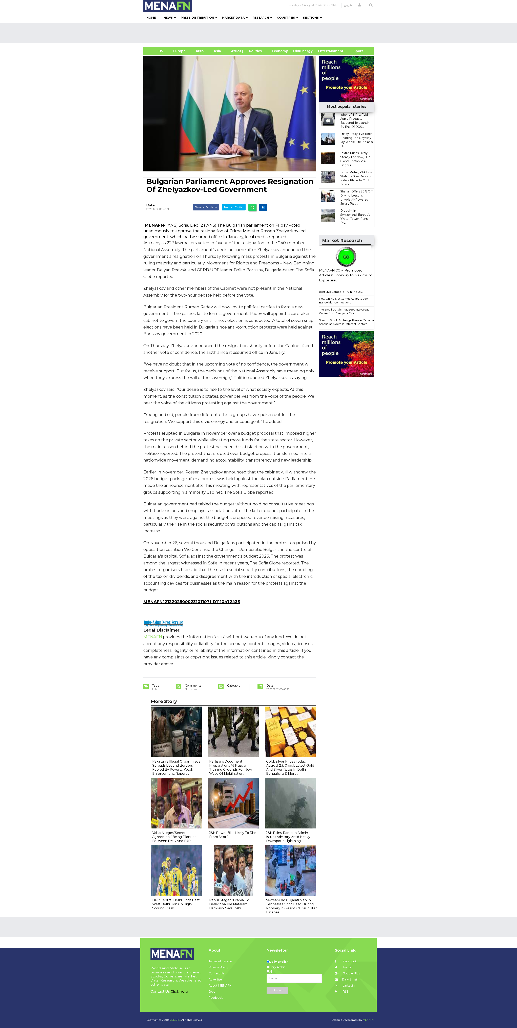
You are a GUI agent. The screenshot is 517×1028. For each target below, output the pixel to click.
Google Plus (351, 973)
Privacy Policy (218, 967)
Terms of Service (220, 961)
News (168, 17)
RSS (345, 991)
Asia (217, 51)
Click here (179, 991)
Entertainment (324, 51)
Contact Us (216, 973)
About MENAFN (220, 985)
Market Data (233, 17)
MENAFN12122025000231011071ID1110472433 (191, 601)
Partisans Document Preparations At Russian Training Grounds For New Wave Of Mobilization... (230, 767)
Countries (286, 17)
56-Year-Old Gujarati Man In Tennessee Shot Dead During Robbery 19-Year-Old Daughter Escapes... (291, 906)
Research (261, 17)
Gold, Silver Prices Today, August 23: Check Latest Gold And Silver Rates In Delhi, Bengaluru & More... (290, 767)
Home (151, 17)
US (155, 51)
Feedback (216, 997)
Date (150, 205)
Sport (355, 51)
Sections (311, 17)
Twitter (347, 967)
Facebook (349, 961)
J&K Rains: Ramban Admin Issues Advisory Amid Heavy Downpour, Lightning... (288, 837)
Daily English (279, 962)
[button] (359, 5)
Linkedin (348, 985)
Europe (179, 51)
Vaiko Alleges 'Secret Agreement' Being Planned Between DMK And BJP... (174, 837)
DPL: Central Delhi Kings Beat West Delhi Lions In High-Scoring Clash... (176, 904)
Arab (200, 51)
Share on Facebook (206, 207)
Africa (235, 51)
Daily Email (349, 979)
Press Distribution (197, 17)
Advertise (215, 979)
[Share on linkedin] (263, 207)
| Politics (254, 51)
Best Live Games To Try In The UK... (341, 291)
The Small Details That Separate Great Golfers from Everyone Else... (344, 311)
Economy (280, 51)
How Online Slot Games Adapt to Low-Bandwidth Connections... (344, 300)
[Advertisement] (260, 33)
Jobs (212, 991)
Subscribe (277, 990)
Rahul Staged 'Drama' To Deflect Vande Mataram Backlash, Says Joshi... (229, 904)
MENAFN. (175, 1019)
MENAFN (154, 225)
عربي (348, 5)
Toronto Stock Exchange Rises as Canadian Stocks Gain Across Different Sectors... (347, 322)
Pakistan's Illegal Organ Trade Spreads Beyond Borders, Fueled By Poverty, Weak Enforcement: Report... (176, 767)
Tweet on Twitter (234, 207)
